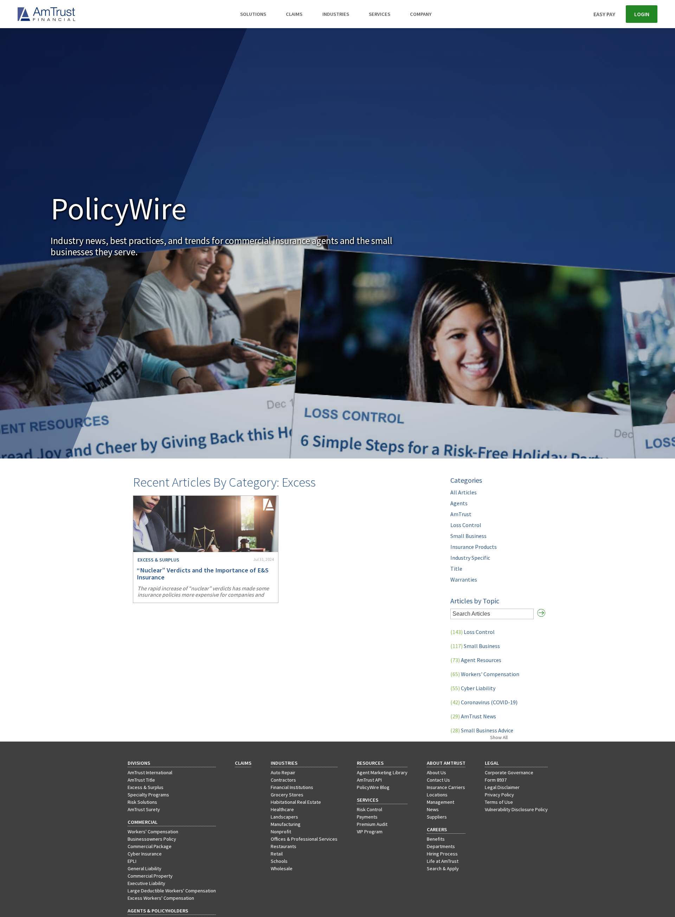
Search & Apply (443, 868)
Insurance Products (473, 546)
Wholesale (281, 868)
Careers (437, 829)
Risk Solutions (142, 802)
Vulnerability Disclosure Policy (516, 809)
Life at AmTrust (442, 861)
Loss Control (465, 524)
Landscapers (284, 817)
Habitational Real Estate (296, 802)
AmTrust (460, 514)
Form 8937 (496, 780)
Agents (459, 503)
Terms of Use (499, 802)
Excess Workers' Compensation (161, 898)
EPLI (132, 861)
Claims (294, 14)
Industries (335, 14)
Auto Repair (283, 772)
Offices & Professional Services (304, 839)
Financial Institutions (292, 787)
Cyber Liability (472, 688)
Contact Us (438, 780)
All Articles (463, 492)
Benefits (436, 839)
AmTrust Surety (144, 809)
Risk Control (369, 809)
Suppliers (437, 817)
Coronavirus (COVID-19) (484, 702)
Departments (441, 846)
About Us (436, 772)
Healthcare (282, 809)
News (433, 809)
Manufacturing (286, 824)
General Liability (144, 868)
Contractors (283, 780)
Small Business (468, 535)
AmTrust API (369, 780)
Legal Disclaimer (502, 787)
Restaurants (283, 846)
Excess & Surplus (145, 787)
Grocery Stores (287, 794)
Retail (277, 854)
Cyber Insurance (145, 854)
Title (456, 568)
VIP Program (369, 831)
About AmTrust (446, 763)
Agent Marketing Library (382, 772)
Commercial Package (150, 846)
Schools (279, 861)
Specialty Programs (148, 794)
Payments (367, 817)
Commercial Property (150, 876)
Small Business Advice (481, 730)
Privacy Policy (499, 794)
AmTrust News (473, 716)
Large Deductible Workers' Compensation (172, 890)
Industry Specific (470, 557)
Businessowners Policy (152, 839)
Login (641, 14)
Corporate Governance (509, 772)
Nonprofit (281, 831)
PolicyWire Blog (373, 787)
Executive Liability (146, 883)
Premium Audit (372, 824)
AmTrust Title (141, 780)
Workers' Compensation (484, 674)
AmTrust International (150, 772)
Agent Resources (475, 659)
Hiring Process (442, 854)
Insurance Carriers (446, 787)
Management (440, 802)
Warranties (463, 579)
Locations (437, 794)
